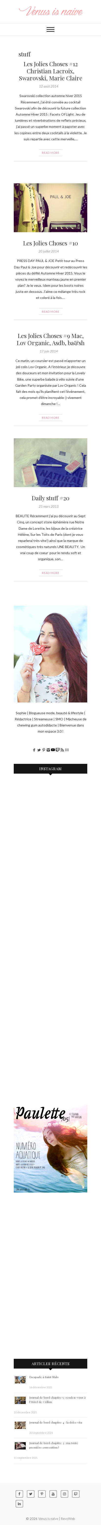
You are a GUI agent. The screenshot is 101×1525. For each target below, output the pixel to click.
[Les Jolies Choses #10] (50, 207)
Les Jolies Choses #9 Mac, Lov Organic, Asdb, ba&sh (51, 339)
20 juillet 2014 (48, 251)
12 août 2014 (48, 86)
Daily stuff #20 (50, 498)
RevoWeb (68, 1519)
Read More (50, 152)
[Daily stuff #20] (50, 462)
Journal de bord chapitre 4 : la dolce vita (55, 1422)
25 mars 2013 (49, 506)
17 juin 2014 (49, 351)
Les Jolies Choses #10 (50, 243)
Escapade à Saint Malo (44, 1377)
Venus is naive (48, 1519)
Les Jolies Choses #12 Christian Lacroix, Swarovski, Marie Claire (50, 71)
